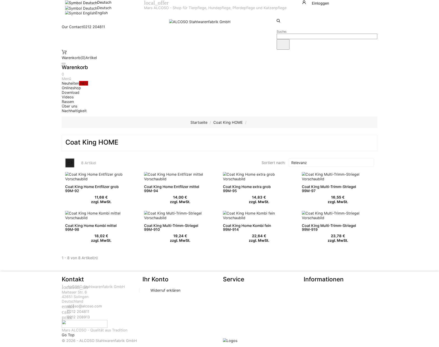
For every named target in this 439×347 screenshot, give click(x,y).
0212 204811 (78, 311)
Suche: (282, 31)
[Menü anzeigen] (69, 162)
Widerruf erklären (165, 290)
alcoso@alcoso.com (84, 306)
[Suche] (283, 44)
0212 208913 (78, 317)
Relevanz (330, 163)
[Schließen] (63, 63)
